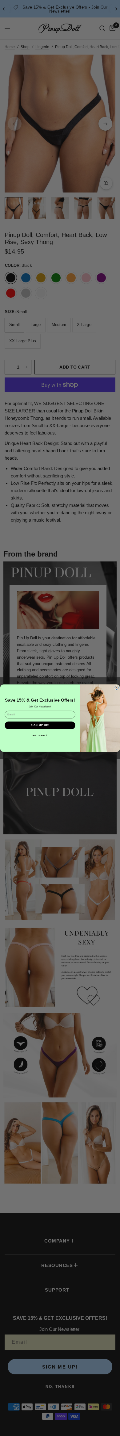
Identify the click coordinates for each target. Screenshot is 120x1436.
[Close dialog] (116, 687)
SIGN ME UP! (40, 725)
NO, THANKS (40, 735)
